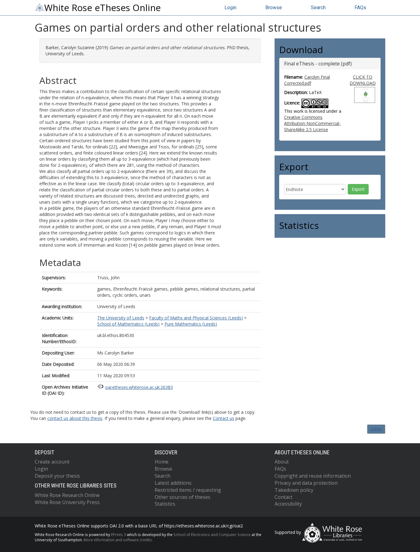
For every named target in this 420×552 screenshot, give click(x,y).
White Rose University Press (67, 502)
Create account (52, 461)
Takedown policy (294, 490)
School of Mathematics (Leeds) (128, 324)
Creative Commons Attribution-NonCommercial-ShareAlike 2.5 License (312, 123)
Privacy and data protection (306, 483)
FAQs (360, 7)
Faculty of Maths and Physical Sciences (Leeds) (196, 318)
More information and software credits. (118, 539)
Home (161, 461)
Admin (376, 429)
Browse (273, 7)
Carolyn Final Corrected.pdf (307, 80)
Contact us (223, 418)
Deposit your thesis (57, 475)
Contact (283, 497)
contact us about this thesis (74, 418)
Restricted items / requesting (188, 490)
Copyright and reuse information (313, 475)
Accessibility (288, 503)
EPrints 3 (118, 534)
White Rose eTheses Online (102, 8)
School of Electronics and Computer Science (212, 534)
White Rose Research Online (67, 495)
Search (318, 7)
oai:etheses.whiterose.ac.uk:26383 (139, 387)
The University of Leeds (120, 318)
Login (230, 7)
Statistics (165, 503)
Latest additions (173, 483)
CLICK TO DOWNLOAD (363, 80)
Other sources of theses (182, 497)
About (282, 461)
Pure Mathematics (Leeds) (190, 324)
